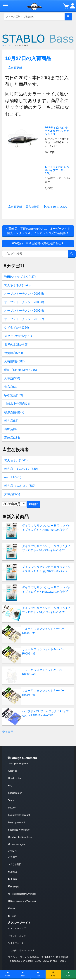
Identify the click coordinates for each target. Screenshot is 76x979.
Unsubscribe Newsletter (20, 837)
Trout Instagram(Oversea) (23, 894)
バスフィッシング (17, 928)
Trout (12, 916)
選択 (35, 504)
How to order (14, 778)
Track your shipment (18, 763)
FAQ (10, 785)
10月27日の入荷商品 (28, 58)
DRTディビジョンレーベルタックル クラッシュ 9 (57, 130)
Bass (12, 908)
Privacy (11, 807)
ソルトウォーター (17, 943)
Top (38, 976)
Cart (68, 976)
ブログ (9, 45)
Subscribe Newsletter (19, 830)
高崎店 (13, 872)
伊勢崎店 (14, 886)
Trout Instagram (18, 844)
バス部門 (12, 857)
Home (7, 976)
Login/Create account (19, 815)
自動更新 (16, 67)
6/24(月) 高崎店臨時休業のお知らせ (36, 243)
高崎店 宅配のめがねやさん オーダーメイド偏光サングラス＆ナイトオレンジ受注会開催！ (38, 231)
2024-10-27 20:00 (56, 206)
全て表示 (7, 731)
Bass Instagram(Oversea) (23, 901)
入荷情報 (33, 206)
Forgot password (16, 822)
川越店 (13, 879)
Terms (11, 800)
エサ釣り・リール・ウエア (21, 950)
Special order (15, 793)
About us (12, 771)
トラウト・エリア (17, 935)
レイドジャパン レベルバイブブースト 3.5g (57, 170)
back (23, 976)
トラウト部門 (14, 864)
